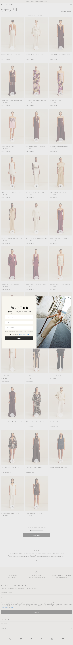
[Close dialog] (69, 298)
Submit (19, 338)
